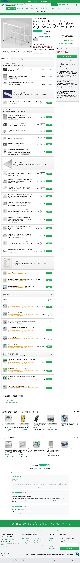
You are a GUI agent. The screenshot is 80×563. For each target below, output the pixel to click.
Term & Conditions (5, 560)
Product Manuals (25, 538)
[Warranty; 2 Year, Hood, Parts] (64, 444)
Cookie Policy (21, 560)
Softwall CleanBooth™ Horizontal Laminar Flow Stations (18, 14)
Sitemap (33, 560)
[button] (30, 46)
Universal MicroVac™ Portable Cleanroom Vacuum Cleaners (11, 426)
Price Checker (37, 543)
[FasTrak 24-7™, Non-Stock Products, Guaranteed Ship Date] (36, 444)
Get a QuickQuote (38, 540)
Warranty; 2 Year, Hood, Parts (67, 449)
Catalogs (36, 538)
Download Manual (46, 54)
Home (2, 14)
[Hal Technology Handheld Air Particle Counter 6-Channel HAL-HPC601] (36, 418)
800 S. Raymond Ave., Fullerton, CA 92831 (10, 543)
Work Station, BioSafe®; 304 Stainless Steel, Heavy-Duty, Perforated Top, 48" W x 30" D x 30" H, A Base (12, 450)
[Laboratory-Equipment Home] (12, 5)
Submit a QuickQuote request (67, 43)
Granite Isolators (51, 426)
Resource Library (25, 540)
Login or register (64, 5)
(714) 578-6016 (41, 11)
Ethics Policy (27, 560)
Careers (51, 543)
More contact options (6, 547)
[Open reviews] (44, 31)
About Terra (52, 540)
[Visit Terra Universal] (5, 1)
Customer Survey (38, 545)
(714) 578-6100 (67, 36)
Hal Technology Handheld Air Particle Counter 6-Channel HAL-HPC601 (39, 424)
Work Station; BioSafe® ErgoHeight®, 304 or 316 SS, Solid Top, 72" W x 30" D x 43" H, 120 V (25, 450)
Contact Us (68, 8)
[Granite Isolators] (50, 418)
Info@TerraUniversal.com (7, 539)
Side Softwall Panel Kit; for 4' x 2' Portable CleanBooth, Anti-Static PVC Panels (53, 450)
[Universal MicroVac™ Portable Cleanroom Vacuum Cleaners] (8, 418)
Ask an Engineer (25, 543)
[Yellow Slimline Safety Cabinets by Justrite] (22, 418)
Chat (71, 40)
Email (65, 40)
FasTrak (73, 64)
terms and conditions (55, 531)
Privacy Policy (14, 560)
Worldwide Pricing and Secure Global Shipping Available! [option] (40, 1)
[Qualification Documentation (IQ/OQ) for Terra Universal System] (64, 418)
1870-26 (23, 52)
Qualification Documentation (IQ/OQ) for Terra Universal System (67, 424)
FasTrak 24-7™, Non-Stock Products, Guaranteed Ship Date (39, 450)
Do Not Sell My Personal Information (52, 546)
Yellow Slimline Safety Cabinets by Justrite (24, 426)
